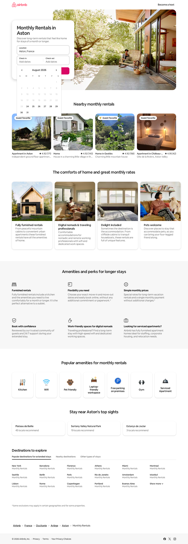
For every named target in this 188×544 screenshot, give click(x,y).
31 (27, 112)
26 (39, 106)
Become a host (166, 4)
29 (56, 106)
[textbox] (30, 61)
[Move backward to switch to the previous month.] (22, 70)
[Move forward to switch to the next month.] (56, 70)
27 (45, 106)
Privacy (36, 539)
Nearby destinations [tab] (66, 456)
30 (21, 112)
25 (33, 106)
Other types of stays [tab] (90, 456)
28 (50, 106)
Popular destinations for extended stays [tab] (31, 456)
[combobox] (43, 51)
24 (27, 106)
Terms (46, 539)
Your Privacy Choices (61, 539)
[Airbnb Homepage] (19, 4)
